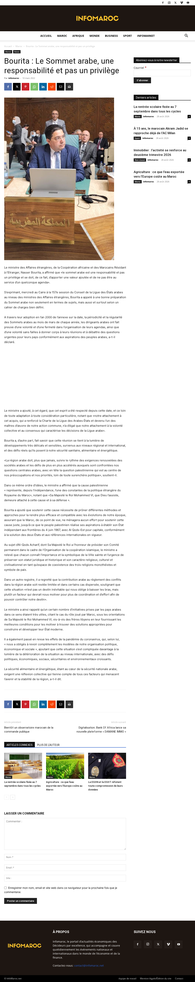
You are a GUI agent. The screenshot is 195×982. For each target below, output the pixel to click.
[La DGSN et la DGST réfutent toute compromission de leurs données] (107, 766)
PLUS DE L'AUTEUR (48, 744)
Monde (95, 36)
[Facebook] (163, 2)
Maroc (62, 36)
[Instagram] (169, 2)
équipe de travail (127, 978)
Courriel (140, 68)
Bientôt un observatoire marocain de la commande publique (28, 729)
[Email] (60, 87)
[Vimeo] (182, 2)
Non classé (140, 160)
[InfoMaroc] (97, 18)
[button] (186, 36)
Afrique (78, 36)
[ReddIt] (52, 87)
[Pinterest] (25, 87)
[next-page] (12, 797)
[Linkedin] (43, 87)
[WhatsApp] (34, 87)
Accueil (46, 36)
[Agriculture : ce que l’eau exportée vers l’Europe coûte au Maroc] (65, 766)
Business (111, 36)
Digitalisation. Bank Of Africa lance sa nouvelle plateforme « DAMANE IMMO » (101, 729)
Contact (179, 978)
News (16, 51)
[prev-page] (6, 797)
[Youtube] (188, 2)
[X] (175, 2)
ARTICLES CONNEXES (19, 744)
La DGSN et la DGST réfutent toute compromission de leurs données (105, 786)
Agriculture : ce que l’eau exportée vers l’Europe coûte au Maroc (64, 786)
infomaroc (13, 78)
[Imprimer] (69, 87)
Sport (127, 36)
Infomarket (146, 36)
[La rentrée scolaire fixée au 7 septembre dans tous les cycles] (23, 766)
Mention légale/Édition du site (155, 978)
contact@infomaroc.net (89, 965)
